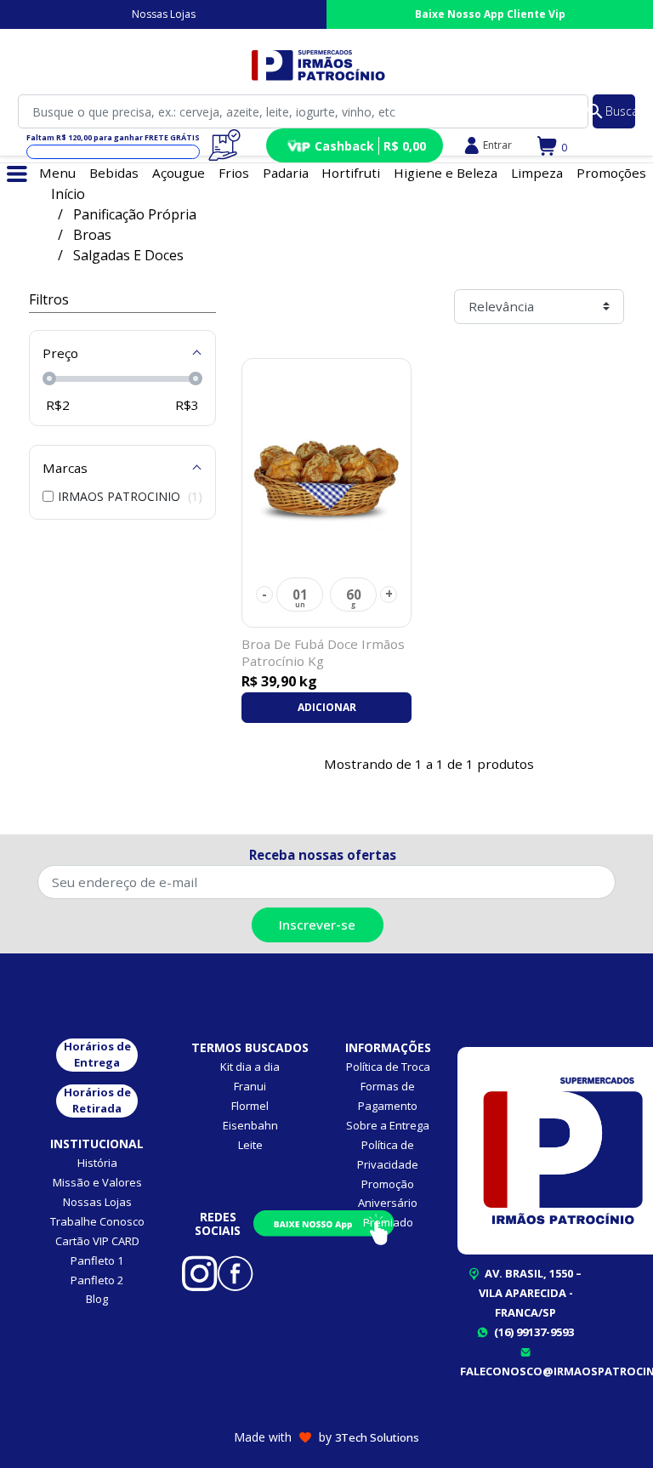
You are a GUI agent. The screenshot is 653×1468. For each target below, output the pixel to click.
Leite (250, 1144)
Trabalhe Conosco (97, 1221)
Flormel (250, 1105)
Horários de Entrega (97, 1054)
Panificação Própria (134, 214)
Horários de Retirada (97, 1100)
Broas (92, 234)
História (97, 1162)
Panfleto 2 (97, 1280)
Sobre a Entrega (387, 1125)
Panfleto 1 (97, 1260)
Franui (250, 1086)
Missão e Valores (97, 1182)
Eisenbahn (250, 1125)
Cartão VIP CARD (97, 1241)
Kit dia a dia (250, 1066)
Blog (97, 1298)
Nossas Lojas (164, 14)
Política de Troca (388, 1066)
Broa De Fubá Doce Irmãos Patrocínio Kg (323, 652)
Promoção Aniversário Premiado (387, 1203)
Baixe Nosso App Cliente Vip (490, 14)
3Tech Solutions (377, 1437)
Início (68, 194)
